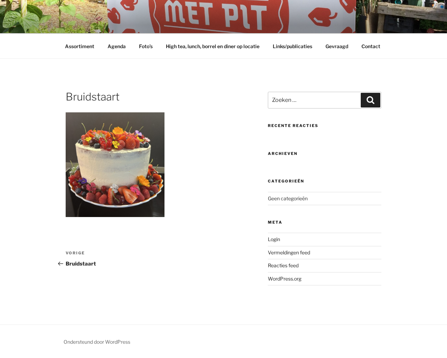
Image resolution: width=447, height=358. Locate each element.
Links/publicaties (292, 46)
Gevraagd (336, 46)
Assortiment (79, 46)
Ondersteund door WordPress (97, 342)
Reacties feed (283, 265)
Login (274, 239)
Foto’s (146, 46)
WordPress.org (284, 279)
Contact (370, 46)
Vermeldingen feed (289, 252)
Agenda (117, 46)
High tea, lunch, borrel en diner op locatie (212, 46)
